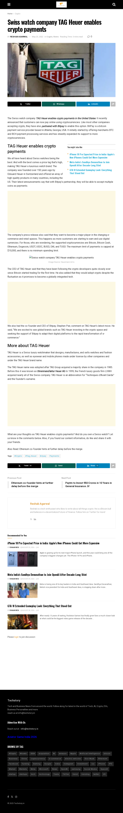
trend (75, 774)
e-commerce (55, 758)
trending (86, 774)
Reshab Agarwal (19, 36)
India (57, 764)
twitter (96, 774)
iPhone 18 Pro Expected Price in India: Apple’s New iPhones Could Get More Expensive (92, 156)
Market (12, 769)
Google (47, 764)
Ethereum (102, 758)
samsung (76, 769)
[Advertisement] (62, 212)
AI (54, 753)
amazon (63, 753)
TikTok (66, 774)
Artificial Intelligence (90, 753)
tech (33, 774)
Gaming (36, 764)
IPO (110, 764)
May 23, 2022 (37, 36)
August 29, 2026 (28, 547)
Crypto (17, 13)
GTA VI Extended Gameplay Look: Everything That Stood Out (91, 171)
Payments (54, 456)
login (16, 637)
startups (23, 774)
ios (93, 764)
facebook (13, 764)
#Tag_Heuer (31, 456)
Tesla (56, 774)
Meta (33, 769)
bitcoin (107, 753)
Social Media (90, 769)
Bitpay (43, 456)
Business (13, 758)
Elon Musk (89, 758)
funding (25, 764)
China (24, 758)
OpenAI (64, 769)
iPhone (101, 764)
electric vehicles (73, 758)
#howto (23, 753)
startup (12, 774)
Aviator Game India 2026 (22, 737)
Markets (23, 769)
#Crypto (18, 456)
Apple (73, 753)
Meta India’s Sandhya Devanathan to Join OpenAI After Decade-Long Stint (90, 163)
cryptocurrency (38, 758)
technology (44, 774)
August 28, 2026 (28, 610)
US (104, 774)
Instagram (68, 764)
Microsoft (43, 769)
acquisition (44, 753)
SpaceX (104, 769)
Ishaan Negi (14, 547)
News (56, 36)
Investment (82, 764)
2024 (33, 753)
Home (10, 13)
